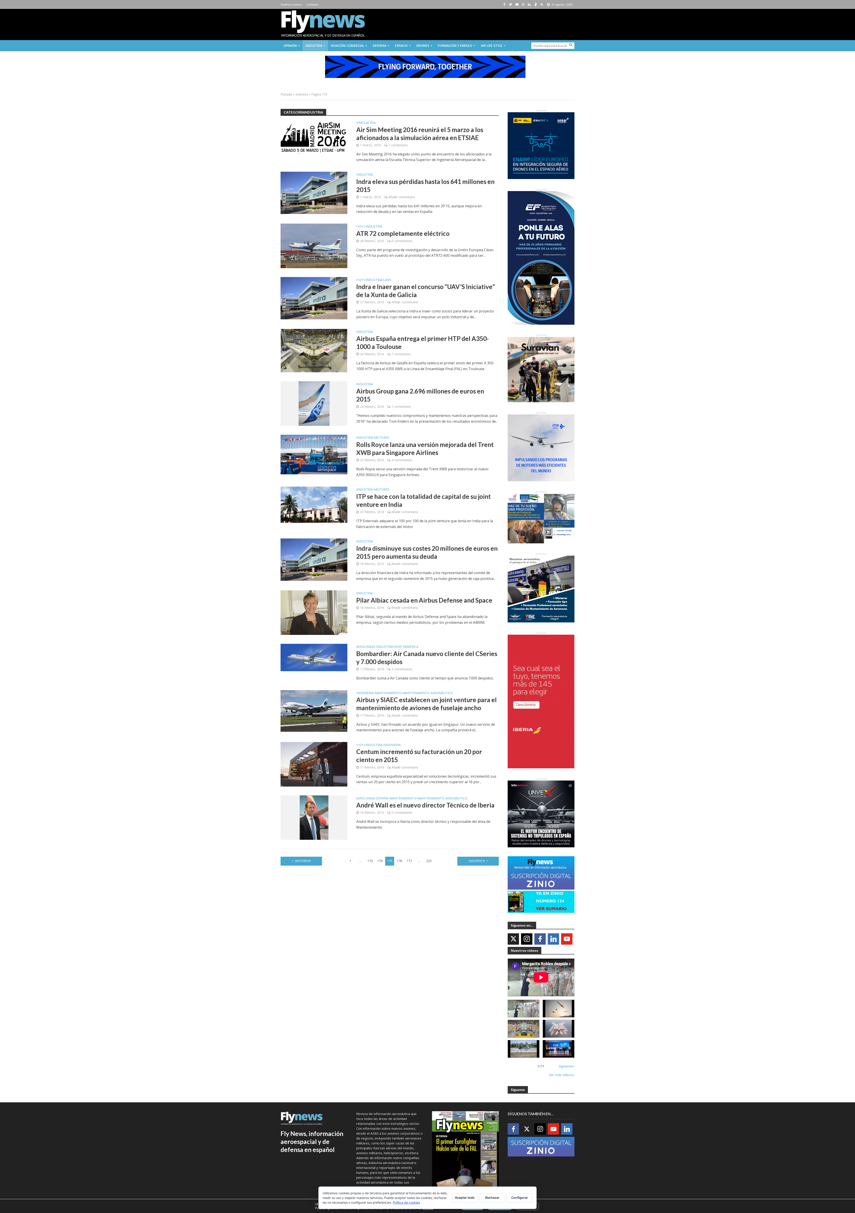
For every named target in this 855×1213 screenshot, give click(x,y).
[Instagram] (526, 939)
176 (399, 861)
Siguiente (477, 861)
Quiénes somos (291, 4)
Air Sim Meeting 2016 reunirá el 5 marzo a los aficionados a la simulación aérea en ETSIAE (419, 133)
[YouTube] (566, 939)
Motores (381, 438)
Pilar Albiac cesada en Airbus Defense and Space (424, 600)
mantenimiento (388, 693)
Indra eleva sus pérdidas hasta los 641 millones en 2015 (425, 185)
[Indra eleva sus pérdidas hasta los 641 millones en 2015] (314, 192)
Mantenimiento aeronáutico (428, 693)
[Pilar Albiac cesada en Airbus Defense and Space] (314, 612)
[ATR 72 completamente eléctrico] (314, 245)
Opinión (290, 45)
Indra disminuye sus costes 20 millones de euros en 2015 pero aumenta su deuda (427, 552)
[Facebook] (540, 939)
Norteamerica (406, 647)
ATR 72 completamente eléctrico (403, 233)
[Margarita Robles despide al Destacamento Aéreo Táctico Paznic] (523, 1009)
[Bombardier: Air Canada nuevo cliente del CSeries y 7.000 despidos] (314, 657)
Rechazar (492, 1197)
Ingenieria (365, 693)
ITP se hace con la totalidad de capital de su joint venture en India (423, 500)
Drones (422, 45)
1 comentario (398, 145)
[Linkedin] (553, 939)
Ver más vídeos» (561, 1074)
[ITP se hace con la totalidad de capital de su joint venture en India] (314, 504)
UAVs (387, 280)
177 (409, 861)
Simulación (366, 123)
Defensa (379, 45)
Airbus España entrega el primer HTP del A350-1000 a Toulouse (422, 342)
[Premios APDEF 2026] (558, 1049)
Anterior (303, 861)
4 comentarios (401, 460)
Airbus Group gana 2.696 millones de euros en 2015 (420, 395)
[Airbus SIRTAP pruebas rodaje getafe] (523, 1049)
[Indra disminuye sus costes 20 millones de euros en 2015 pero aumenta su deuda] (314, 559)
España (382, 798)
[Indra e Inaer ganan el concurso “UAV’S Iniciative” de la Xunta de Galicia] (314, 297)
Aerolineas (365, 647)
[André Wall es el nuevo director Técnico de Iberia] (314, 817)
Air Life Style (492, 45)
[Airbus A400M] (558, 1029)
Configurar (519, 1197)
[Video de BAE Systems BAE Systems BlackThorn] (558, 1009)
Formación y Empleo (455, 45)
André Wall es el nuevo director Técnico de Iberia (425, 805)
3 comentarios (401, 669)
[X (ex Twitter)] (513, 939)
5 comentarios (401, 812)
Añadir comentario (401, 197)
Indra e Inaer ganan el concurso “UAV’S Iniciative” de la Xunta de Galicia (425, 290)
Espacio (401, 45)
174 (380, 861)
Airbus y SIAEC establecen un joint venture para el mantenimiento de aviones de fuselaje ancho (426, 703)
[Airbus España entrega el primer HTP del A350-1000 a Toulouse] (314, 350)
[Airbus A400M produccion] (523, 1029)
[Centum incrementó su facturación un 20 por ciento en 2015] (314, 763)
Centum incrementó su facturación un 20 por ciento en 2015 (419, 755)
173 (370, 861)
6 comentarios (401, 241)
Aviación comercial (347, 45)
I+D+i (360, 226)
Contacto (312, 4)
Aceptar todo (465, 1197)
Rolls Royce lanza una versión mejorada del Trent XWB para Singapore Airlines (425, 448)
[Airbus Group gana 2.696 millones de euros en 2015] (314, 403)
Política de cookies (406, 1202)
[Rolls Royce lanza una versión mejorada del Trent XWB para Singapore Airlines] (314, 454)
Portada (286, 94)
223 (429, 861)
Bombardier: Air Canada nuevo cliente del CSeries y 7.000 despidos (426, 657)
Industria (313, 45)
